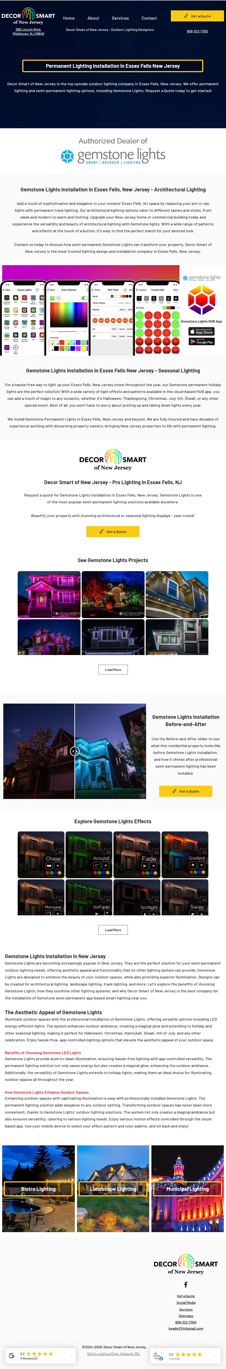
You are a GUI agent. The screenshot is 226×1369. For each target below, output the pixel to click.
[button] (93, 15)
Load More (113, 669)
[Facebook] (186, 1284)
